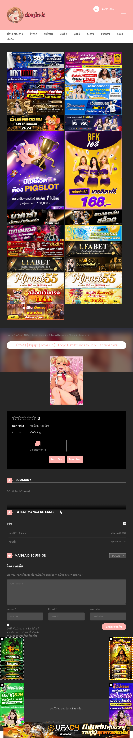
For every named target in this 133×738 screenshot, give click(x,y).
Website (95, 609)
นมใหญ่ (18, 335)
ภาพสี (120, 34)
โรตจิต (33, 34)
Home (10, 335)
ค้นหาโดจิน (108, 9)
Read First (57, 459)
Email (51, 609)
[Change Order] (61, 512)
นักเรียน (45, 425)
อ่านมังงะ (66, 708)
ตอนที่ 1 (12, 542)
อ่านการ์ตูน (77, 708)
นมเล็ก (63, 34)
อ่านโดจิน (55, 708)
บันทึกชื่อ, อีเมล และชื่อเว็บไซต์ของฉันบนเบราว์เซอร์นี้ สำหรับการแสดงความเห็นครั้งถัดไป (23, 632)
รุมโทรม (48, 34)
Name (10, 609)
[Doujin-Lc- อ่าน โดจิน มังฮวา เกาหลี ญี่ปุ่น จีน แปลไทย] (27, 15)
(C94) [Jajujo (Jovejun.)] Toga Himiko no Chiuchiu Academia (57, 335)
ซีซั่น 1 (10, 523)
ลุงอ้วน (90, 34)
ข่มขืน (10, 39)
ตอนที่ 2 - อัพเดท (17, 533)
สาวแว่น (105, 34)
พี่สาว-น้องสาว (15, 34)
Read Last (75, 459)
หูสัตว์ (77, 34)
